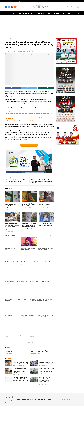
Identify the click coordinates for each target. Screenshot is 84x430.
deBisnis (43, 13)
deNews (19, 13)
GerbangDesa (57, 13)
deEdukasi (37, 13)
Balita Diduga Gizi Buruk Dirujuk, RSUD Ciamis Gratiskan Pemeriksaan (46, 204)
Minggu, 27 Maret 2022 (18, 381)
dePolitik (30, 13)
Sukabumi (32, 1)
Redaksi (24, 399)
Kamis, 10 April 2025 (18, 374)
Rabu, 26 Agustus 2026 (9, 209)
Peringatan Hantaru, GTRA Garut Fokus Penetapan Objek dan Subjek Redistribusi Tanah (20, 362)
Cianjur (25, 1)
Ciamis (22, 1)
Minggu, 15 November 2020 (45, 373)
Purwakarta (14, 1)
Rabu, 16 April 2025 (43, 384)
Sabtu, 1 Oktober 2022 (18, 51)
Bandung (18, 1)
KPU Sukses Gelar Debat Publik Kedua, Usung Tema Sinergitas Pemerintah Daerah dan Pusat (46, 370)
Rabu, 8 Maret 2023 (43, 365)
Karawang (9, 1)
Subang (28, 1)
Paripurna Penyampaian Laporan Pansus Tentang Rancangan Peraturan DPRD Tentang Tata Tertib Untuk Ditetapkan (45, 380)
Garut (6, 1)
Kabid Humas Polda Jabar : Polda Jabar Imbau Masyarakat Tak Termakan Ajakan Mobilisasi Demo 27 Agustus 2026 (12, 226)
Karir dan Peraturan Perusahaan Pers (46, 399)
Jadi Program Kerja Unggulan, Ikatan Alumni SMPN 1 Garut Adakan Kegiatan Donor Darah (20, 379)
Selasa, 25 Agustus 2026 (27, 229)
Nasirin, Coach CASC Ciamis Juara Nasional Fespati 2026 (19, 120)
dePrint (19, 399)
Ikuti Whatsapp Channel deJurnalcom (29, 145)
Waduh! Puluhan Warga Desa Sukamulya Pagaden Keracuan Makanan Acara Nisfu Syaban (46, 362)
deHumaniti (49, 13)
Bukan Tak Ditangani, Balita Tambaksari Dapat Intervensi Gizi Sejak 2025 (28, 204)
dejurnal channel (66, 13)
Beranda (14, 13)
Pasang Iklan (21, 400)
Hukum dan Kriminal (9, 38)
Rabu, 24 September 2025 (19, 365)
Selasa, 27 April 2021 (36, 353)
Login (78, 1)
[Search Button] (65, 1)
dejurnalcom (8, 51)
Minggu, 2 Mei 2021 (10, 353)
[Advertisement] (42, 27)
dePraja (25, 13)
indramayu (37, 1)
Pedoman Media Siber (31, 399)
